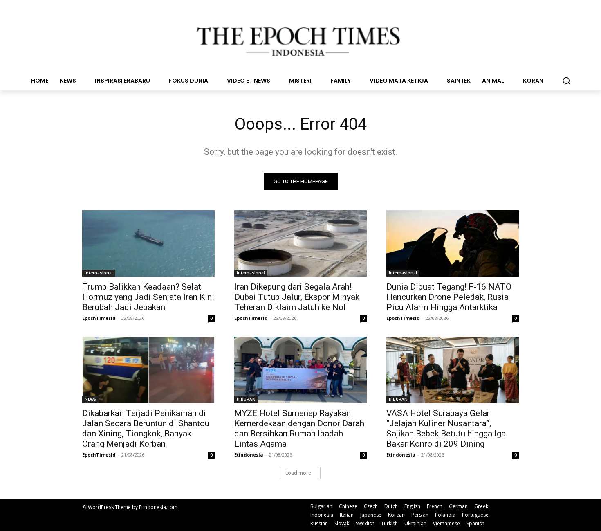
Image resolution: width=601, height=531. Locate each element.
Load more (298, 472)
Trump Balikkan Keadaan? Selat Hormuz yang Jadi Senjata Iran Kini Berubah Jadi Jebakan (148, 297)
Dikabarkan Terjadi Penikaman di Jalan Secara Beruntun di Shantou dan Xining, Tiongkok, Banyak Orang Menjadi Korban (145, 428)
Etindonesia (248, 455)
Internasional (99, 273)
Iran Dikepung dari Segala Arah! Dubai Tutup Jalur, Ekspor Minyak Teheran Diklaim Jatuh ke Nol (296, 297)
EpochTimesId (99, 318)
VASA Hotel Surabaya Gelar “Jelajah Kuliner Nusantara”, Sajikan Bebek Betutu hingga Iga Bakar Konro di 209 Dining (446, 428)
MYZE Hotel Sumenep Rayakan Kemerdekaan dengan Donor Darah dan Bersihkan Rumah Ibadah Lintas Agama (299, 428)
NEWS (90, 399)
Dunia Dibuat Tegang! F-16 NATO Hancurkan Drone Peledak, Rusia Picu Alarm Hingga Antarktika (448, 297)
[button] (566, 80)
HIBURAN (246, 399)
